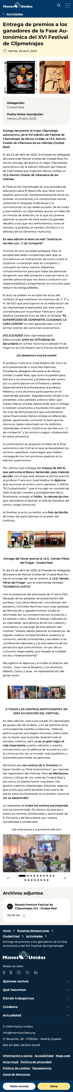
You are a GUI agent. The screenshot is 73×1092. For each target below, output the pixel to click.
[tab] (22, 876)
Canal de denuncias (16, 1074)
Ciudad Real (11, 936)
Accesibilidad (44, 1055)
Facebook (4, 972)
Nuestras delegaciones (33, 930)
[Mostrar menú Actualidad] (68, 1015)
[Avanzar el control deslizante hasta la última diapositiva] (8, 878)
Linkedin (36, 972)
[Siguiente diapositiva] (64, 878)
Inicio (7, 930)
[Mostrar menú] (66, 5)
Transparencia (42, 1068)
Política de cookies (16, 1068)
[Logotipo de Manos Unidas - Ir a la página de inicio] (18, 6)
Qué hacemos (14, 990)
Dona (54, 1086)
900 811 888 (11, 1045)
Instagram (19, 972)
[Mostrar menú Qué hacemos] (68, 990)
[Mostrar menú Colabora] (68, 1007)
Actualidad (12, 1015)
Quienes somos (16, 981)
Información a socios (17, 1055)
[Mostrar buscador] (58, 5)
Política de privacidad (36, 1062)
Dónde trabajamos (18, 998)
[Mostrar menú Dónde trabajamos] (68, 998)
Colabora (10, 1007)
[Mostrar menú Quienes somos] (68, 981)
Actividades (14, 14)
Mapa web (63, 1055)
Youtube (27, 972)
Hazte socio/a (19, 1086)
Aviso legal (10, 1062)
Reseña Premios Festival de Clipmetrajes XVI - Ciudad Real (36, 906)
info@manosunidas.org (19, 1032)
